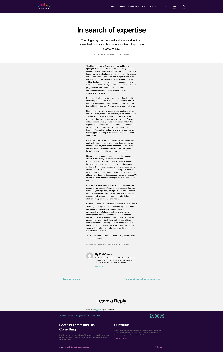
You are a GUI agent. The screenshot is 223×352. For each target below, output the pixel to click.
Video (99, 316)
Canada (93, 244)
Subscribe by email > (120, 338)
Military (105, 244)
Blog (143, 6)
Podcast (151, 6)
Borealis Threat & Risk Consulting (77, 347)
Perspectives (111, 20)
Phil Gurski (101, 54)
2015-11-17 (113, 54)
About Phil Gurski (133, 6)
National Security (113, 244)
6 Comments (125, 54)
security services (123, 244)
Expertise (99, 244)
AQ (90, 244)
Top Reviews (122, 6)
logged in (98, 310)
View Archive (100, 266)
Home (113, 6)
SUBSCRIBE (162, 6)
